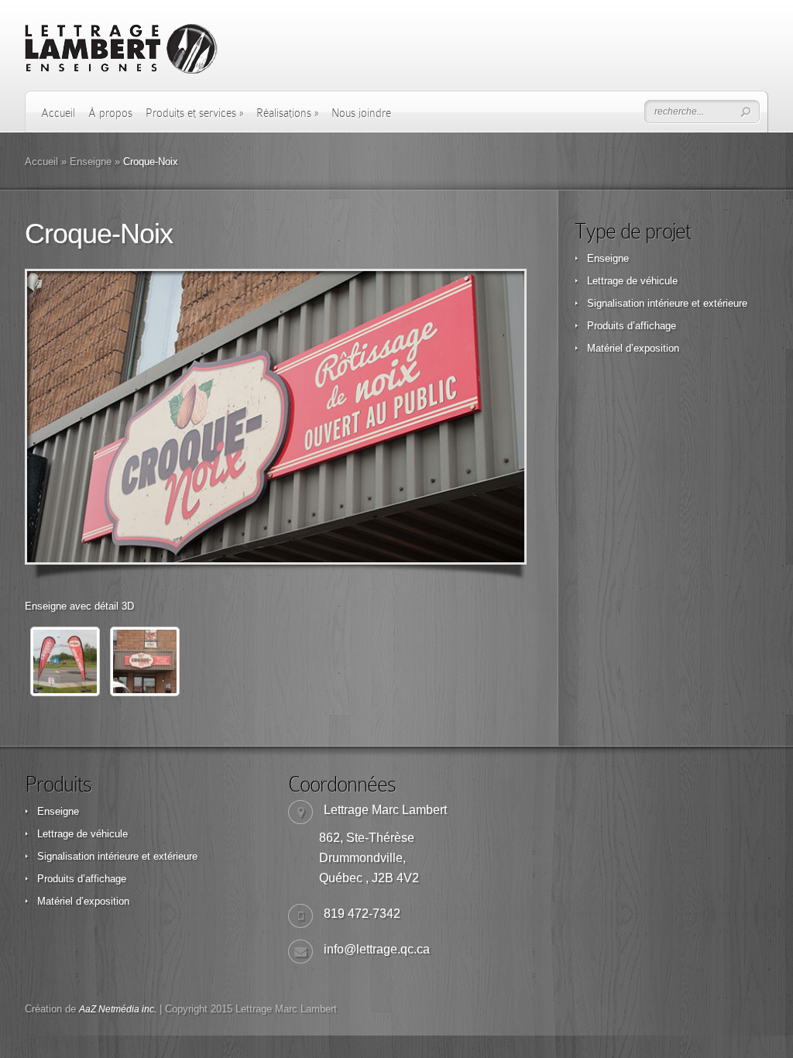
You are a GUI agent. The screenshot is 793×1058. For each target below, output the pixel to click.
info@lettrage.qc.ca (377, 949)
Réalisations (287, 113)
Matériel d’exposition (633, 348)
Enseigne (91, 161)
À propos (110, 113)
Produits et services (194, 113)
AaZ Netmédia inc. (117, 1009)
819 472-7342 (362, 913)
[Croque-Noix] (275, 416)
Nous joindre (361, 113)
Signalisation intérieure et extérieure (667, 303)
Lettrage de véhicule (632, 281)
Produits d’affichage (631, 325)
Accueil (58, 113)
